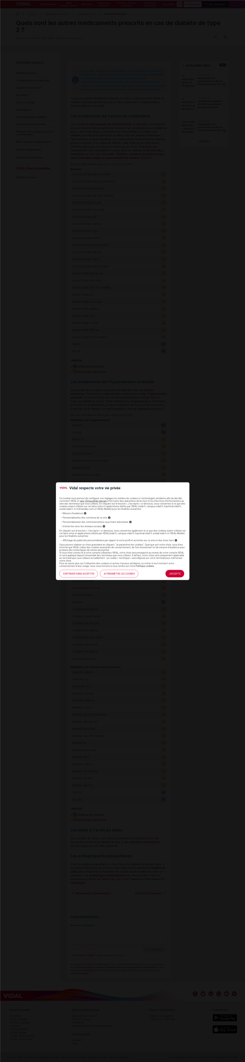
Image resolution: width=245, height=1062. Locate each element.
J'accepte (175, 573)
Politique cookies (145, 566)
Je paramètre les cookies (119, 573)
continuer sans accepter (78, 573)
